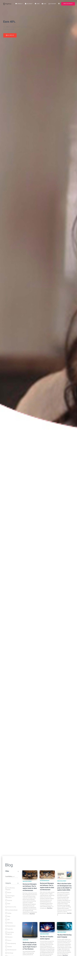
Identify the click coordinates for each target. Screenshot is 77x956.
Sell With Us (10, 35)
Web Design (10, 953)
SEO (8, 919)
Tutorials (9, 946)
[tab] (12, 882)
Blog (44, 3)
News (8, 903)
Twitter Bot (10, 929)
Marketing (9, 922)
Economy (9, 900)
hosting (9, 913)
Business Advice (11, 926)
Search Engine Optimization (10, 896)
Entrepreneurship (11, 906)
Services (18, 3)
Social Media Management (9, 933)
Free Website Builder (12, 910)
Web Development (11, 949)
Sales (8, 916)
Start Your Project (68, 3)
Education (9, 937)
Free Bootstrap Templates (10, 888)
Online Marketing (11, 943)
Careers (9, 940)
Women (9, 892)
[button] (12, 883)
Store (37, 3)
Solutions (28, 3)
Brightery (8, 4)
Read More (32, 913)
